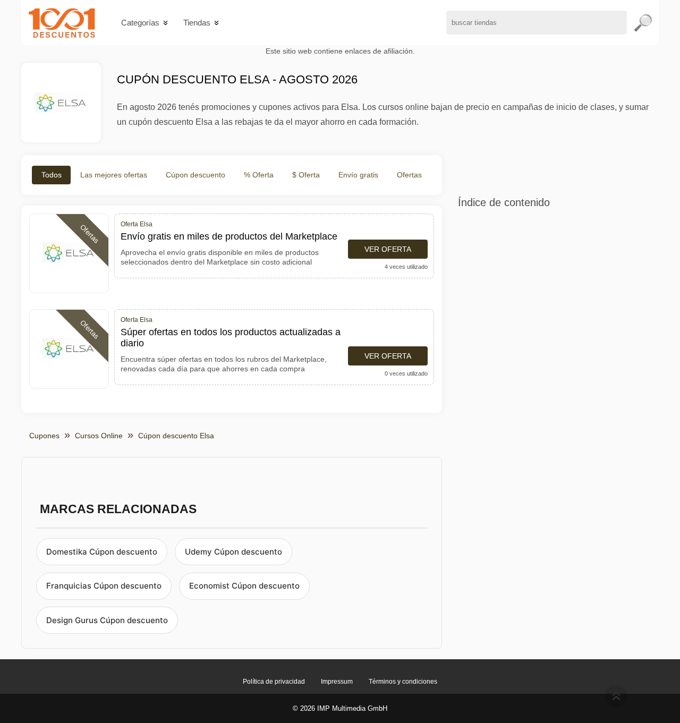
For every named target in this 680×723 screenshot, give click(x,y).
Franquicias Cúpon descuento (104, 586)
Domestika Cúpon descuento (101, 552)
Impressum (337, 681)
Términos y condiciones (403, 681)
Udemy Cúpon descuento (233, 552)
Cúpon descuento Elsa (176, 435)
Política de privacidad (274, 681)
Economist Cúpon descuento (244, 586)
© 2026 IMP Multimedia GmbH (340, 708)
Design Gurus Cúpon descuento (107, 620)
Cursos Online (99, 435)
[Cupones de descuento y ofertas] (62, 22)
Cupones (44, 435)
